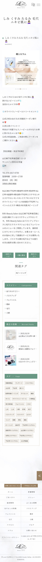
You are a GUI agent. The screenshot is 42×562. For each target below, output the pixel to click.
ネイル (8, 399)
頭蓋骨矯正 (9, 383)
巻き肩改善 (9, 404)
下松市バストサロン (12, 441)
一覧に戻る (21, 255)
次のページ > (34, 255)
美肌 (25, 420)
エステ (29, 414)
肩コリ (22, 388)
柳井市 (17, 425)
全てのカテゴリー (12, 291)
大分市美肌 (24, 441)
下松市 (15, 388)
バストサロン (29, 383)
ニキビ (29, 404)
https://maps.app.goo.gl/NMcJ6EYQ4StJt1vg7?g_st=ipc (31, 537)
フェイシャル (11, 300)
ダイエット (24, 393)
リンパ (8, 420)
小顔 (8, 313)
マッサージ (18, 383)
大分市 (8, 388)
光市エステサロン (11, 436)
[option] (21, 68)
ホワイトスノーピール (20, 399)
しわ (7, 409)
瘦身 (8, 304)
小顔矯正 (32, 399)
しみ (12, 409)
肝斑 (23, 409)
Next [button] (37, 70)
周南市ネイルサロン (12, 430)
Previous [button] (4, 70)
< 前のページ (8, 255)
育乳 (19, 420)
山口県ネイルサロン (27, 430)
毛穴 (8, 308)
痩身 (32, 393)
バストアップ (11, 295)
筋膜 (14, 420)
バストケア (20, 414)
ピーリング (9, 425)
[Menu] (38, 4)
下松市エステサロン (26, 436)
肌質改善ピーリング (12, 393)
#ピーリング (21, 273)
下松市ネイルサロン (28, 425)
